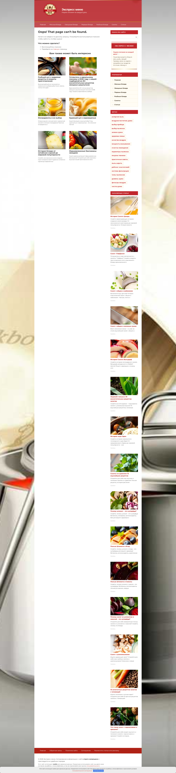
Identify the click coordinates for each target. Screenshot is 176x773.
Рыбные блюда (102, 24)
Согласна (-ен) (98, 770)
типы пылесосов (118, 175)
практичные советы (120, 159)
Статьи (123, 24)
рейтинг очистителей (120, 167)
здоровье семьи (118, 136)
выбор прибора (118, 125)
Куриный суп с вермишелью (82, 118)
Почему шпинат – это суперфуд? (123, 511)
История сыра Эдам (118, 436)
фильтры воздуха (119, 183)
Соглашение (86, 750)
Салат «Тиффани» (117, 254)
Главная (43, 24)
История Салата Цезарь (120, 216)
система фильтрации (120, 171)
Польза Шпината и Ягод (120, 546)
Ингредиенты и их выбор (50, 118)
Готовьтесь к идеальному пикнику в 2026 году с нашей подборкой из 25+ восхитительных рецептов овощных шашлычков (82, 81)
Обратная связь (56, 750)
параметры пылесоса (120, 152)
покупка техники (118, 155)
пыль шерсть (117, 163)
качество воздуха (119, 140)
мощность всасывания (121, 144)
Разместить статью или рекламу (106, 750)
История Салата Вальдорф (121, 359)
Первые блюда (87, 24)
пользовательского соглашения (82, 770)
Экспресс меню (72, 9)
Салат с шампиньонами (120, 654)
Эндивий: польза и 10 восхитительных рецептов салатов (121, 399)
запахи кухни (117, 132)
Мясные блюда (55, 24)
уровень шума (117, 179)
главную (56, 49)
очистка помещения (120, 148)
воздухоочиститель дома (122, 121)
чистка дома (117, 186)
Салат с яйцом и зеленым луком (123, 326)
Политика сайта (71, 750)
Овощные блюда (71, 24)
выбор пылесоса (118, 128)
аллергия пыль (118, 117)
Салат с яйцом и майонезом (121, 291)
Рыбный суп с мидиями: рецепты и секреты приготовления (49, 79)
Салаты (114, 24)
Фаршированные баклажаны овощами (82, 152)
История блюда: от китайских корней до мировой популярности (49, 153)
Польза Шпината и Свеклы (121, 582)
